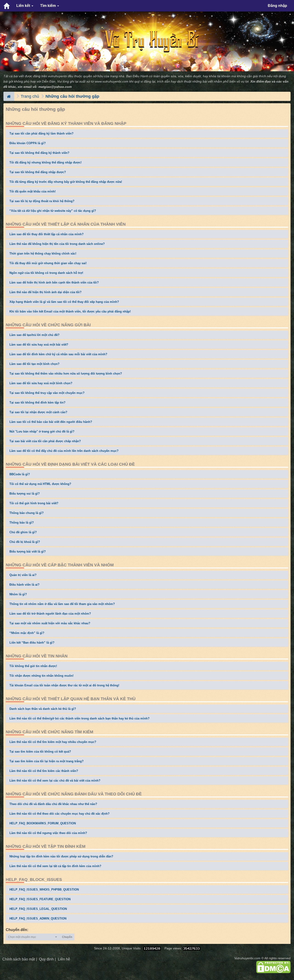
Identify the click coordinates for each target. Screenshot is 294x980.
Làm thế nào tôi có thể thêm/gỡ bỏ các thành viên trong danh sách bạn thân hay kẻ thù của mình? (79, 718)
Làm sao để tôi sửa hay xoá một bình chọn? (40, 383)
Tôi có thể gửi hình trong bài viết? (33, 503)
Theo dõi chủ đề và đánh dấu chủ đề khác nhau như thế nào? (53, 804)
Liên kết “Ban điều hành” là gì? (31, 642)
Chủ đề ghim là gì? (23, 532)
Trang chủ (30, 96)
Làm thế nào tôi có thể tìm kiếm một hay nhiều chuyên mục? (52, 742)
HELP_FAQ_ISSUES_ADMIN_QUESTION (37, 918)
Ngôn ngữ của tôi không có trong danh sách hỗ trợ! (46, 273)
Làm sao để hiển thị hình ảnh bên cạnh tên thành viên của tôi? (54, 282)
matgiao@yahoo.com (55, 87)
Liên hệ (64, 959)
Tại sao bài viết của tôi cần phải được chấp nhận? (45, 441)
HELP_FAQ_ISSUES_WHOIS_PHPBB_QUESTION (44, 889)
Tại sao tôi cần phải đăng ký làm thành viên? (41, 133)
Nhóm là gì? (18, 594)
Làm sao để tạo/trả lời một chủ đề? (34, 335)
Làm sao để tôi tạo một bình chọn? (34, 364)
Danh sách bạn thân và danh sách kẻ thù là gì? (42, 709)
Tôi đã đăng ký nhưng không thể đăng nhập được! (45, 162)
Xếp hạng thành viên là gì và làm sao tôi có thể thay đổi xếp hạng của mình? (64, 302)
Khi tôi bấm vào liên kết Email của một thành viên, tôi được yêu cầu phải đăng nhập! (70, 311)
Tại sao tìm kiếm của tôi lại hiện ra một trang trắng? (46, 761)
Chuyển (67, 937)
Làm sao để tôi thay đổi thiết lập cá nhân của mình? (46, 234)
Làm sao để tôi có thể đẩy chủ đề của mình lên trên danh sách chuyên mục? (64, 451)
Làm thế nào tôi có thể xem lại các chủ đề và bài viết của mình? (54, 780)
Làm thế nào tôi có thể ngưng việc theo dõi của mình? (48, 833)
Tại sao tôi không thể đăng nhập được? (37, 172)
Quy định (46, 959)
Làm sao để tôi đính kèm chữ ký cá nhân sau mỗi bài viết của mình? (58, 354)
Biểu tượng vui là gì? (24, 493)
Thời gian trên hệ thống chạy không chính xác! (42, 253)
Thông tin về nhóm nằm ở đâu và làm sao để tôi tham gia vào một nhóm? (62, 604)
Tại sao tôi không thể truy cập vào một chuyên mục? (47, 393)
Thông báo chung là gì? (26, 513)
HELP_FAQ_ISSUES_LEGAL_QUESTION (38, 909)
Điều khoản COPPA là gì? (27, 143)
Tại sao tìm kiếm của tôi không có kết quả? (40, 751)
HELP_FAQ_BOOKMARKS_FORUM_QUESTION (42, 823)
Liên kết (23, 6)
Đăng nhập (277, 6)
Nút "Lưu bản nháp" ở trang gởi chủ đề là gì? (41, 431)
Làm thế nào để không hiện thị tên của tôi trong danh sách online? (57, 244)
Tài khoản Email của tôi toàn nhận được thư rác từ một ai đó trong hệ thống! (64, 685)
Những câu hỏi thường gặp (72, 96)
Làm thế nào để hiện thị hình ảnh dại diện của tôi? (45, 292)
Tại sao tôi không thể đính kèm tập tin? (37, 402)
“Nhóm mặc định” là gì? (26, 633)
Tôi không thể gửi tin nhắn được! (33, 666)
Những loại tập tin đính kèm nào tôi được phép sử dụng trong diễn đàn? (61, 856)
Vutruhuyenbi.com (247, 958)
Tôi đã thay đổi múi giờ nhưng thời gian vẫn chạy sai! (48, 263)
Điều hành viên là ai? (24, 584)
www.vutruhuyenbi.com (111, 81)
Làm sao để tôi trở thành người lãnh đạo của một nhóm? (50, 613)
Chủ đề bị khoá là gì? (24, 542)
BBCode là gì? (19, 474)
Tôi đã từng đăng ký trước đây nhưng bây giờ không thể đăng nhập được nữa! (65, 181)
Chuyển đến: (17, 930)
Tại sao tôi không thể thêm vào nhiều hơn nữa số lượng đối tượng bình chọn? (65, 373)
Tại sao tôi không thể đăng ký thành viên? (39, 153)
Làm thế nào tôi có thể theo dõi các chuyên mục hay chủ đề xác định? (59, 813)
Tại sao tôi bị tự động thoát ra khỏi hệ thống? (41, 201)
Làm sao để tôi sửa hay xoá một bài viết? (38, 344)
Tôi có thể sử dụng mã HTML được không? (40, 484)
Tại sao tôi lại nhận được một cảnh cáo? (38, 412)
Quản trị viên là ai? (23, 575)
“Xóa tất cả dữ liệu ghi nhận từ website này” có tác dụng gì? (52, 210)
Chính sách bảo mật (18, 959)
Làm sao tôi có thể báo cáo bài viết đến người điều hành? (50, 422)
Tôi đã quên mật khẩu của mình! (32, 191)
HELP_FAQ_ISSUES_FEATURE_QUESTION (40, 899)
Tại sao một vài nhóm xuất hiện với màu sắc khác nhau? (49, 623)
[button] (33, 937)
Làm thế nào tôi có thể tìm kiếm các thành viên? (43, 771)
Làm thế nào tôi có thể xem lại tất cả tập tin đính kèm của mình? (55, 866)
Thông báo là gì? (21, 522)
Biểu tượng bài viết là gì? (27, 551)
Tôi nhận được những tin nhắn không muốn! (41, 675)
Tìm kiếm (48, 6)
